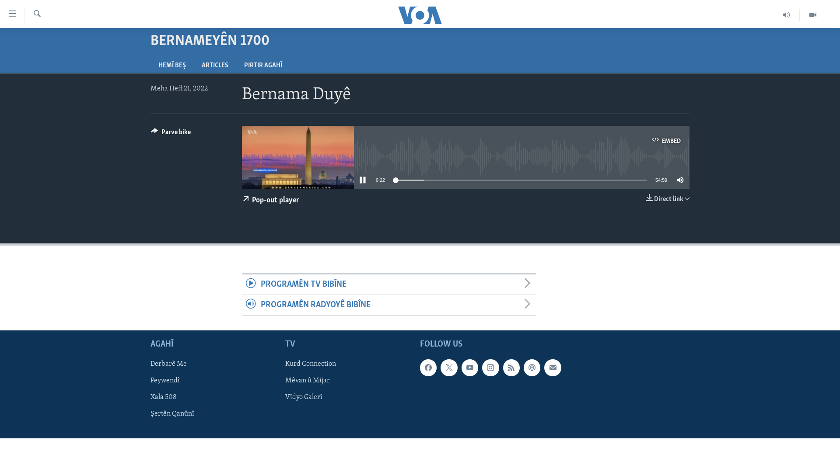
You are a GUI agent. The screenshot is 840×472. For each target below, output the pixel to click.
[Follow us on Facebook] (428, 368)
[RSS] (511, 368)
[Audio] (786, 15)
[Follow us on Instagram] (490, 368)
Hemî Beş (172, 65)
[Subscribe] (552, 368)
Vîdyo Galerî (303, 397)
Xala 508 (163, 397)
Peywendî (165, 381)
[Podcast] (532, 368)
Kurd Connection (310, 364)
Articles (215, 65)
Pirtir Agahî (263, 65)
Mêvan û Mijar (307, 381)
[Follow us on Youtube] (470, 368)
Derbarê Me (168, 364)
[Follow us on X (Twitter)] (449, 368)
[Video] (813, 15)
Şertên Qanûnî (172, 414)
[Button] (171, 134)
